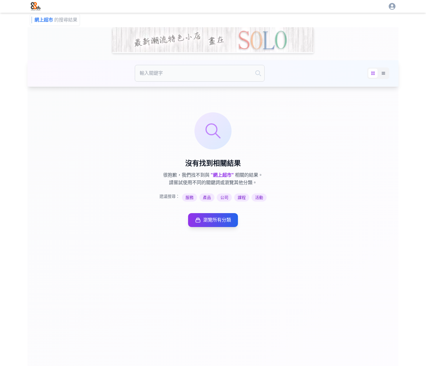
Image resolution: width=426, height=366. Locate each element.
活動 (259, 197)
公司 (224, 197)
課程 (242, 197)
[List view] (383, 73)
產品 (207, 197)
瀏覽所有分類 (217, 219)
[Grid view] (373, 73)
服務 (189, 197)
